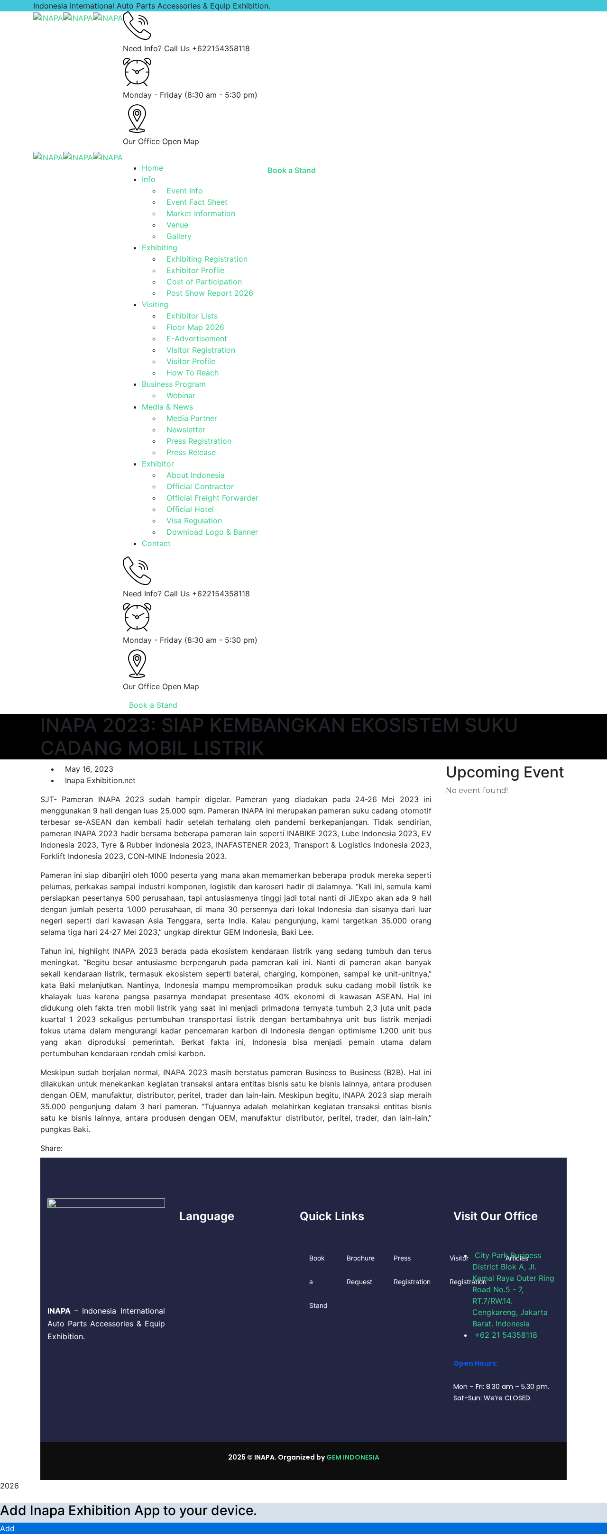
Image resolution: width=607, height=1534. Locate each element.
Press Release (191, 452)
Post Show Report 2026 (209, 293)
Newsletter (185, 429)
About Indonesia (195, 475)
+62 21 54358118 (506, 1335)
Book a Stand (153, 705)
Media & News (167, 406)
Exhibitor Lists (192, 315)
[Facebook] (68, 1148)
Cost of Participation (204, 281)
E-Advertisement (196, 338)
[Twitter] (76, 1148)
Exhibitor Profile (195, 270)
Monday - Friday (152, 95)
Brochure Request (361, 1270)
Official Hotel (190, 509)
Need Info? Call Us (156, 48)
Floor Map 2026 (195, 327)
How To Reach (192, 372)
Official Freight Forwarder (212, 497)
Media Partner (191, 418)
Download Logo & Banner (212, 532)
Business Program (174, 384)
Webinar (180, 395)
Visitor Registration (200, 350)
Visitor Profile (190, 361)
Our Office (141, 141)
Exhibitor (158, 463)
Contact (156, 543)
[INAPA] (48, 17)
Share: (51, 1148)
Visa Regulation (194, 520)
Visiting (155, 304)
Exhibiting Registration (207, 259)
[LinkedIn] (84, 1148)
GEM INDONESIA (352, 1457)
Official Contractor (200, 486)
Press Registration (198, 441)
